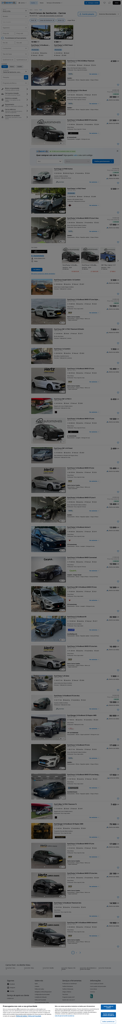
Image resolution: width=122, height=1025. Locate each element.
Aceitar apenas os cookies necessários (108, 1014)
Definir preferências (108, 1021)
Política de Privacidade (34, 1016)
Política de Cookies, (22, 1016)
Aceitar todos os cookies (108, 1007)
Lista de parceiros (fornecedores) (64, 1016)
